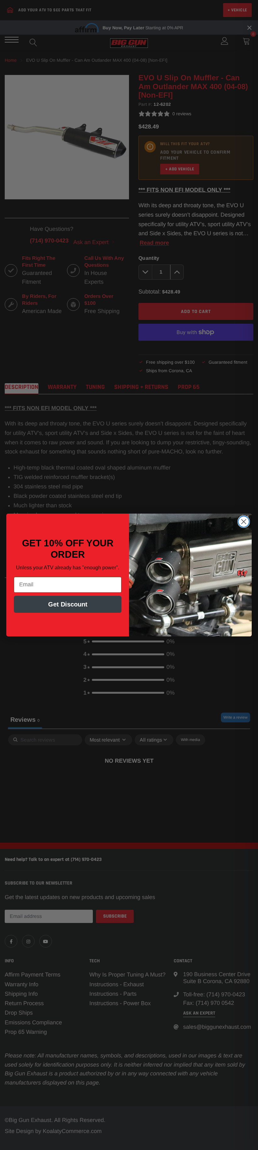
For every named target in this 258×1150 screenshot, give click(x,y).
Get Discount (67, 604)
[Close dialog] (243, 521)
